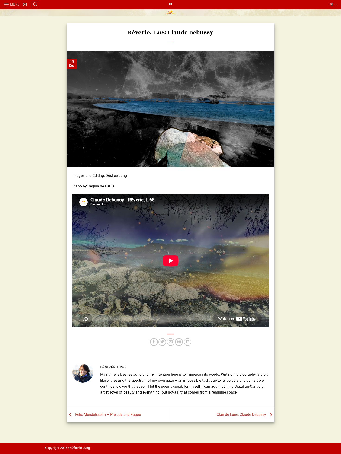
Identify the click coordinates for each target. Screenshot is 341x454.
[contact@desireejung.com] (25, 4)
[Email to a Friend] (170, 342)
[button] (11, 4)
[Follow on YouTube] (170, 4)
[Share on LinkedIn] (187, 342)
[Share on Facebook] (154, 342)
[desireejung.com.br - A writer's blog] (170, 12)
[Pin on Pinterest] (179, 342)
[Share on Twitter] (162, 342)
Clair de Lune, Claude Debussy (242, 414)
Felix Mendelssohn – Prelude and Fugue (107, 414)
